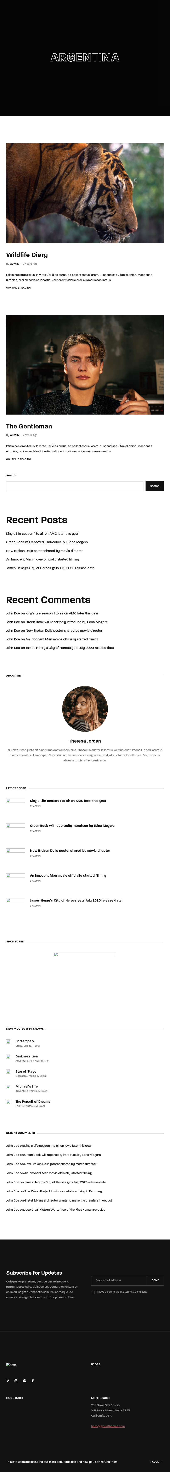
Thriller (45, 1061)
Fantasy (29, 1106)
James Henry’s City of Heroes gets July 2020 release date (50, 568)
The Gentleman (29, 426)
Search (11, 475)
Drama (28, 1046)
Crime (19, 1046)
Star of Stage (26, 1071)
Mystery (43, 1091)
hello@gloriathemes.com (108, 1426)
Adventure (22, 1061)
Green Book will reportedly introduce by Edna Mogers (47, 542)
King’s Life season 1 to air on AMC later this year (42, 534)
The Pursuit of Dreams (33, 1102)
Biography (21, 1076)
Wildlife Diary (27, 255)
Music (32, 1076)
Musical (42, 1076)
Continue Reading (18, 288)
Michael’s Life (27, 1086)
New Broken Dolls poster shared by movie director (44, 551)
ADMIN (14, 264)
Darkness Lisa (27, 1056)
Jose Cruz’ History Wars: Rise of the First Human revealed (65, 1209)
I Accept (156, 1462)
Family (33, 1091)
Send (155, 1280)
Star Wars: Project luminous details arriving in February (63, 1191)
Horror (36, 1046)
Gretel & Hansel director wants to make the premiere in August (68, 1200)
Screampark (25, 1041)
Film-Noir (34, 1061)
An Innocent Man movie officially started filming (42, 559)
